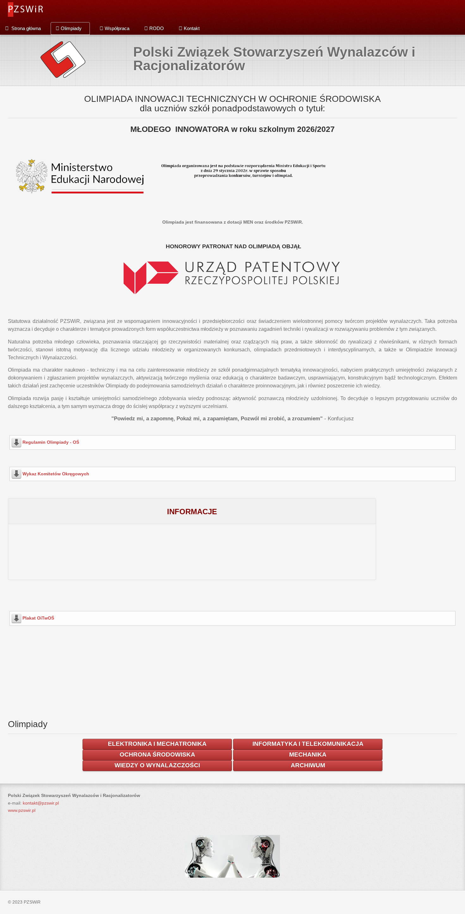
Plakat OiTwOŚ (38, 618)
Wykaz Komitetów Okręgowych (55, 473)
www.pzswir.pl (21, 810)
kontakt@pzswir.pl (41, 803)
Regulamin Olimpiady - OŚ (50, 442)
